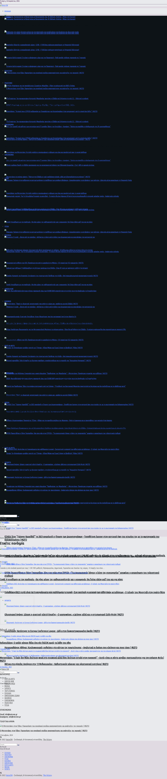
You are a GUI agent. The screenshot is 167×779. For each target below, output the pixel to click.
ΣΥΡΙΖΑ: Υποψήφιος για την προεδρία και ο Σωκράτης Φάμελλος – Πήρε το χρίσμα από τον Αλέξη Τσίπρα (53, 113)
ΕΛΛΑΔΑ (8, 11)
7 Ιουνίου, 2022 (5, 649)
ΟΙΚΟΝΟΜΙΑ (9, 154)
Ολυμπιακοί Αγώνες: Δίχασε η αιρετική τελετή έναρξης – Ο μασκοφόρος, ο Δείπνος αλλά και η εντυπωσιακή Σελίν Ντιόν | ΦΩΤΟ (64, 614)
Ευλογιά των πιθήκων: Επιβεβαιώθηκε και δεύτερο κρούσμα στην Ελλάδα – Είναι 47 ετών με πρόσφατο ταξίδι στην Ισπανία (62, 215)
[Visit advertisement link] (17, 624)
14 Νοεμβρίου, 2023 (6, 588)
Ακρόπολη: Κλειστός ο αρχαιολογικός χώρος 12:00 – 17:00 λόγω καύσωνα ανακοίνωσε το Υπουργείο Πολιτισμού (56, 51)
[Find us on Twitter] (1, 3)
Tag (5, 538)
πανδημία (10, 538)
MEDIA (7, 402)
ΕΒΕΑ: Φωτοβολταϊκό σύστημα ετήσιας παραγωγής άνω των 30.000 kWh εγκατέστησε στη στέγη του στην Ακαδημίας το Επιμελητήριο (67, 297)
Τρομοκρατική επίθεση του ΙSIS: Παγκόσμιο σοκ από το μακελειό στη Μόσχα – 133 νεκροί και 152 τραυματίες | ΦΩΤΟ (59, 269)
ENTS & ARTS (10, 447)
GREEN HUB (9, 289)
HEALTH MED (10, 683)
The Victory (47, 739)
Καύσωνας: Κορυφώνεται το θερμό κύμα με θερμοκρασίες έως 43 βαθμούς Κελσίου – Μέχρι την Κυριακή (54, 25)
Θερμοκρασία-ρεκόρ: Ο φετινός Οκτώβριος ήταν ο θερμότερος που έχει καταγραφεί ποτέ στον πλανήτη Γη (55, 323)
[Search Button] (18, 672)
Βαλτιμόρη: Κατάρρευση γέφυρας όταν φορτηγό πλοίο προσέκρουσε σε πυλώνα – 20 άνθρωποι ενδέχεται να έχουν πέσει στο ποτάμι (67, 331)
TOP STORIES (10, 691)
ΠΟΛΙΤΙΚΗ (8, 83)
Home (2, 538)
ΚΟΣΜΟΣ (8, 301)
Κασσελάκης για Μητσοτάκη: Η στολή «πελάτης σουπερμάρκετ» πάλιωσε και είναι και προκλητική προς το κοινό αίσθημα (62, 158)
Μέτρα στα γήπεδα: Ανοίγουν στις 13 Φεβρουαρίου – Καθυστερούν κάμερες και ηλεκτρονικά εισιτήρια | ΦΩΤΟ (56, 664)
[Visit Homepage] (4, 5)
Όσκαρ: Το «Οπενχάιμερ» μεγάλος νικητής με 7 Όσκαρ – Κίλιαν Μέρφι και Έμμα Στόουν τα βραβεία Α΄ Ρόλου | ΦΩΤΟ (59, 461)
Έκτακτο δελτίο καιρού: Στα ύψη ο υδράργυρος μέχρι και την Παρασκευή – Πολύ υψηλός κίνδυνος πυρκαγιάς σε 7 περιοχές (63, 74)
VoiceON (9, 739)
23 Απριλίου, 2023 (6, 667)
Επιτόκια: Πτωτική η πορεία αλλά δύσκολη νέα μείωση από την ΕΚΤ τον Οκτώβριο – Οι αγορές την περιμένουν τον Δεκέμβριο (63, 168)
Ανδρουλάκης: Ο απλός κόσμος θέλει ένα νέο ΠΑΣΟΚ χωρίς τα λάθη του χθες (35, 642)
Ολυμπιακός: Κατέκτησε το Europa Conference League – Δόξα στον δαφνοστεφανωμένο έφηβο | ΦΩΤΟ (52, 630)
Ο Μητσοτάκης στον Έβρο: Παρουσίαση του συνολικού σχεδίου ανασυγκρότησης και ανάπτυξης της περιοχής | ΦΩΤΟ (60, 96)
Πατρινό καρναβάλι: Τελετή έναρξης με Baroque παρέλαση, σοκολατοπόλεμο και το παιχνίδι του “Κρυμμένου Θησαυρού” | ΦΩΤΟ (66, 367)
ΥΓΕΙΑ (7, 226)
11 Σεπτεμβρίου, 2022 (7, 564)
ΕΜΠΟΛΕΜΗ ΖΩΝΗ (12, 695)
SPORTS (8, 462)
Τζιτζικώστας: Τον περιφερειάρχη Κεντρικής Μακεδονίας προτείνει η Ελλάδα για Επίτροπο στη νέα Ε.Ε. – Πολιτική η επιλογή (63, 129)
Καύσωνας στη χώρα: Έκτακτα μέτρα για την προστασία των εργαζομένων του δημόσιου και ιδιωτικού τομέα (56, 41)
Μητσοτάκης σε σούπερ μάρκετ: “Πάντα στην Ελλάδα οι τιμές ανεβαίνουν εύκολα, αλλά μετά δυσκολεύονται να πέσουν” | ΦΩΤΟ (65, 146)
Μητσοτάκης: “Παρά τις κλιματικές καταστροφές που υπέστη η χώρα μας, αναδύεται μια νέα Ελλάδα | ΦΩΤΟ (56, 310)
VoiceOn (4, 562)
